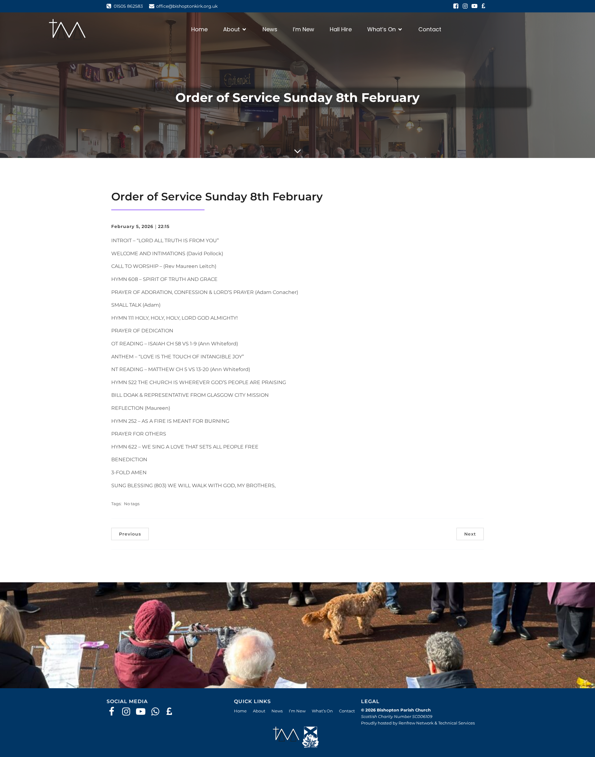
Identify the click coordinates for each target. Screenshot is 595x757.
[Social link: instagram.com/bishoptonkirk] (465, 6)
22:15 (164, 226)
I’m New (303, 29)
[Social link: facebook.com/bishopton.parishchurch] (456, 6)
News (269, 29)
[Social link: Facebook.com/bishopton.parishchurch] (114, 712)
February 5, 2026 (132, 226)
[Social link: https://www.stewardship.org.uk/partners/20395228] (172, 712)
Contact (429, 29)
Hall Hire (341, 29)
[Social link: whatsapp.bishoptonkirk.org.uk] (157, 712)
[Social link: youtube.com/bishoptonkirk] (474, 6)
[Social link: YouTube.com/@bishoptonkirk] (143, 712)
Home (199, 29)
